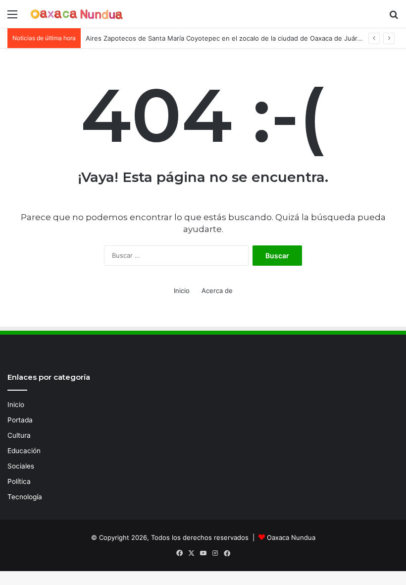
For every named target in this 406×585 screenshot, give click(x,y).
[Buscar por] (394, 17)
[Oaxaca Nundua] (77, 14)
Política (19, 481)
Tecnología (24, 497)
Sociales (20, 466)
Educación (24, 451)
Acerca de (217, 290)
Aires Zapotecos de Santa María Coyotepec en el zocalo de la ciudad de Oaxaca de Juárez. (226, 38)
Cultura (19, 435)
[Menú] (12, 17)
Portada (20, 420)
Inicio (182, 290)
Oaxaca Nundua (291, 537)
